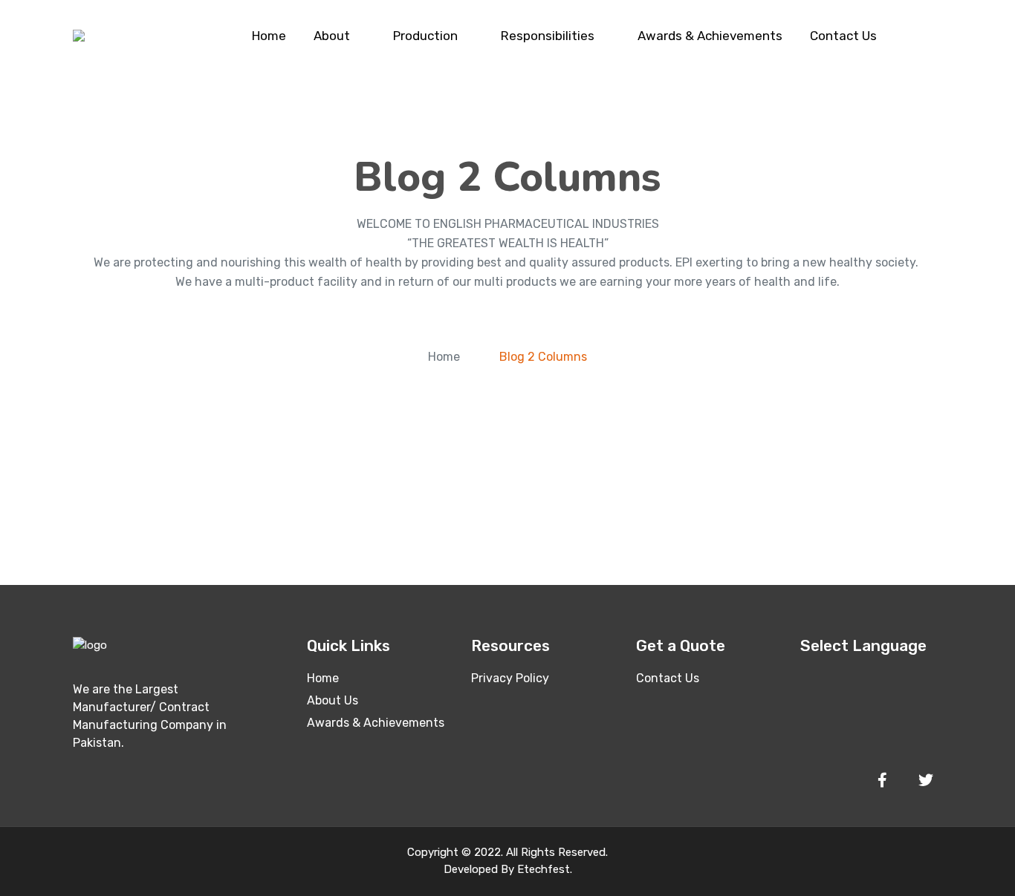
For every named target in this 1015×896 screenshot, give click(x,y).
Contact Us (843, 35)
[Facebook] (882, 780)
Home (269, 35)
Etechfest (543, 869)
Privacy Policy (510, 678)
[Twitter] (925, 780)
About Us (332, 700)
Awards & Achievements (710, 35)
